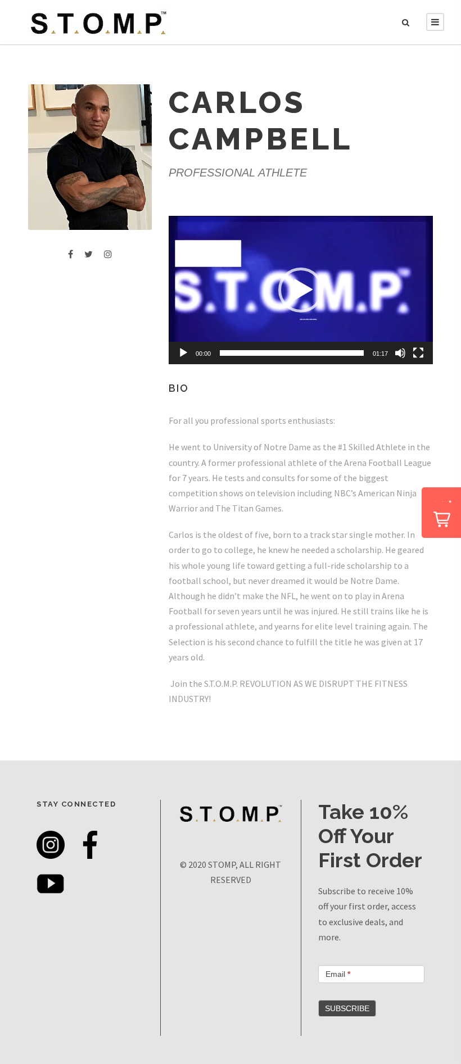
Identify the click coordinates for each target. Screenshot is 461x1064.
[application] (301, 290)
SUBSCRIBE (347, 1008)
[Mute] (400, 353)
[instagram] (108, 254)
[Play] (183, 353)
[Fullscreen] (418, 353)
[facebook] (70, 254)
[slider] (292, 353)
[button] (300, 290)
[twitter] (88, 254)
